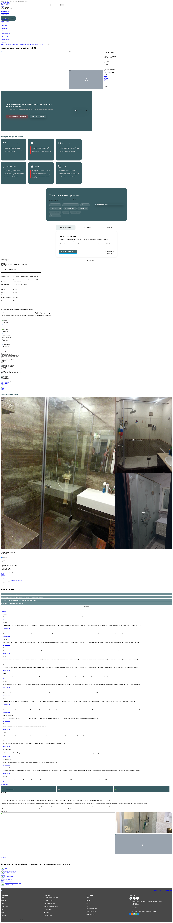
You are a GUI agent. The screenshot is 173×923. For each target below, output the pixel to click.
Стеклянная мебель (75, 212)
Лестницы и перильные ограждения (13, 883)
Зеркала (5, 868)
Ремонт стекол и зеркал (91, 911)
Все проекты (3, 857)
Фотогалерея (3, 915)
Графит (106, 67)
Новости (2, 904)
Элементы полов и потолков (9, 871)
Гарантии (2, 903)
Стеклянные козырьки (55, 212)
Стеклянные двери (7, 881)
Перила (87, 901)
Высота (2, 555)
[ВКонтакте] (130, 914)
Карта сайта (19, 919)
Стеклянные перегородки (70, 208)
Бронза (106, 65)
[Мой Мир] (138, 914)
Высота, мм (106, 59)
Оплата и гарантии (86, 227)
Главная (2, 897)
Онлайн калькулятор (10, 789)
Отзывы (4, 611)
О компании (3, 898)
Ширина (2, 553)
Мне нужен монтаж (109, 72)
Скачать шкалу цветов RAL (38, 116)
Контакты (2, 913)
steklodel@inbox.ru (5, 2)
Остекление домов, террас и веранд (11, 885)
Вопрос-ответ (3, 910)
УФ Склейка (46, 912)
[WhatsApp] (136, 914)
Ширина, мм (106, 57)
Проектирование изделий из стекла (93, 909)
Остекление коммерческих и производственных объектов (55, 916)
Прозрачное (107, 61)
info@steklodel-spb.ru (5, 3)
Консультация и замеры (65, 227)
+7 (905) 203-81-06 (135, 904)
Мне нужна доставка (110, 71)
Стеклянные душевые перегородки (71, 204)
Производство (3, 901)
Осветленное (108, 63)
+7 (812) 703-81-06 (135, 903)
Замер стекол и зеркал (90, 914)
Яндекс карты (6, 619)
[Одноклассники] (132, 914)
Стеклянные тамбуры (55, 215)
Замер (2, 390)
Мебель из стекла (9, 884)
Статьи (2, 909)
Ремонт (2, 385)
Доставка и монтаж (107, 227)
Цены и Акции (4, 907)
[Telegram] (134, 914)
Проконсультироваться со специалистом (17, 116)
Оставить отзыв (4, 784)
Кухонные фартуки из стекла (49, 903)
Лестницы (66, 212)
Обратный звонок (5, 21)
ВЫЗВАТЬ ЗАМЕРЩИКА (67, 251)
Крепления (88, 900)
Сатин (106, 64)
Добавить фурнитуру (110, 69)
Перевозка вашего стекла (91, 908)
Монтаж (2, 388)
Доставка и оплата (4, 906)
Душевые (88, 898)
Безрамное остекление (55, 204)
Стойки (88, 903)
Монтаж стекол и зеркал (91, 912)
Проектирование (4, 383)
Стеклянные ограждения (56, 208)
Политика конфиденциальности (27, 919)
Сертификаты (3, 900)
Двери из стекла (85, 204)
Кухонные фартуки (83, 208)
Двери (87, 897)
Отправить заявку (9, 18)
